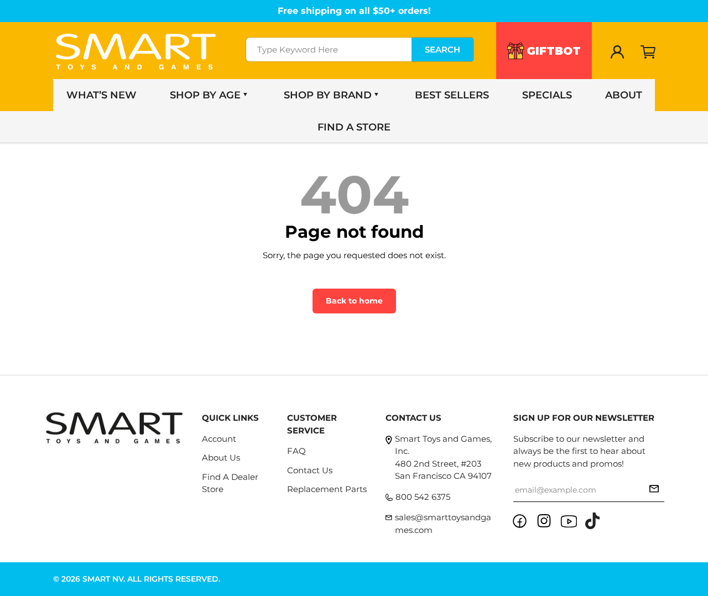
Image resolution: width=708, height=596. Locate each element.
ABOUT (623, 95)
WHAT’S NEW (101, 95)
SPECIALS (547, 95)
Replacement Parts (327, 489)
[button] (648, 52)
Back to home (354, 300)
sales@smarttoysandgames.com (443, 523)
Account (219, 438)
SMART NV (102, 579)
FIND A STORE (354, 127)
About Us (221, 457)
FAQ (296, 451)
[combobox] (359, 49)
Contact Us (309, 470)
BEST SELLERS (452, 95)
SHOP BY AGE (205, 95)
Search (442, 49)
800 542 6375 (422, 497)
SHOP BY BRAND (328, 95)
